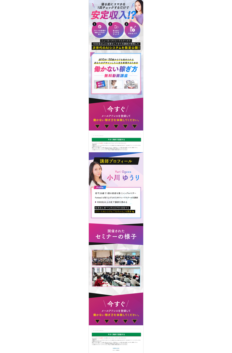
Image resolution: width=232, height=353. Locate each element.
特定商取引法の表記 (116, 348)
